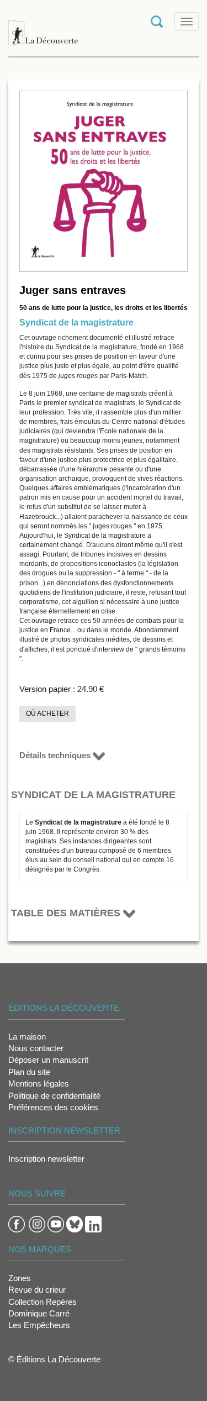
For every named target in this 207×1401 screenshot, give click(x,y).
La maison (27, 1036)
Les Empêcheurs (39, 1325)
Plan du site (29, 1072)
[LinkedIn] (93, 1223)
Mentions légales (38, 1083)
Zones (19, 1278)
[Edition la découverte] (43, 27)
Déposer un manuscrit (48, 1059)
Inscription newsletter (46, 1158)
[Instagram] (37, 1223)
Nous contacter (35, 1048)
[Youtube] (55, 1223)
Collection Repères (42, 1301)
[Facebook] (16, 1223)
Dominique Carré (39, 1313)
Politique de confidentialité (54, 1095)
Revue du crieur (37, 1289)
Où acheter (47, 713)
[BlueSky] (74, 1223)
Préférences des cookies (53, 1107)
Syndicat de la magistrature (76, 322)
